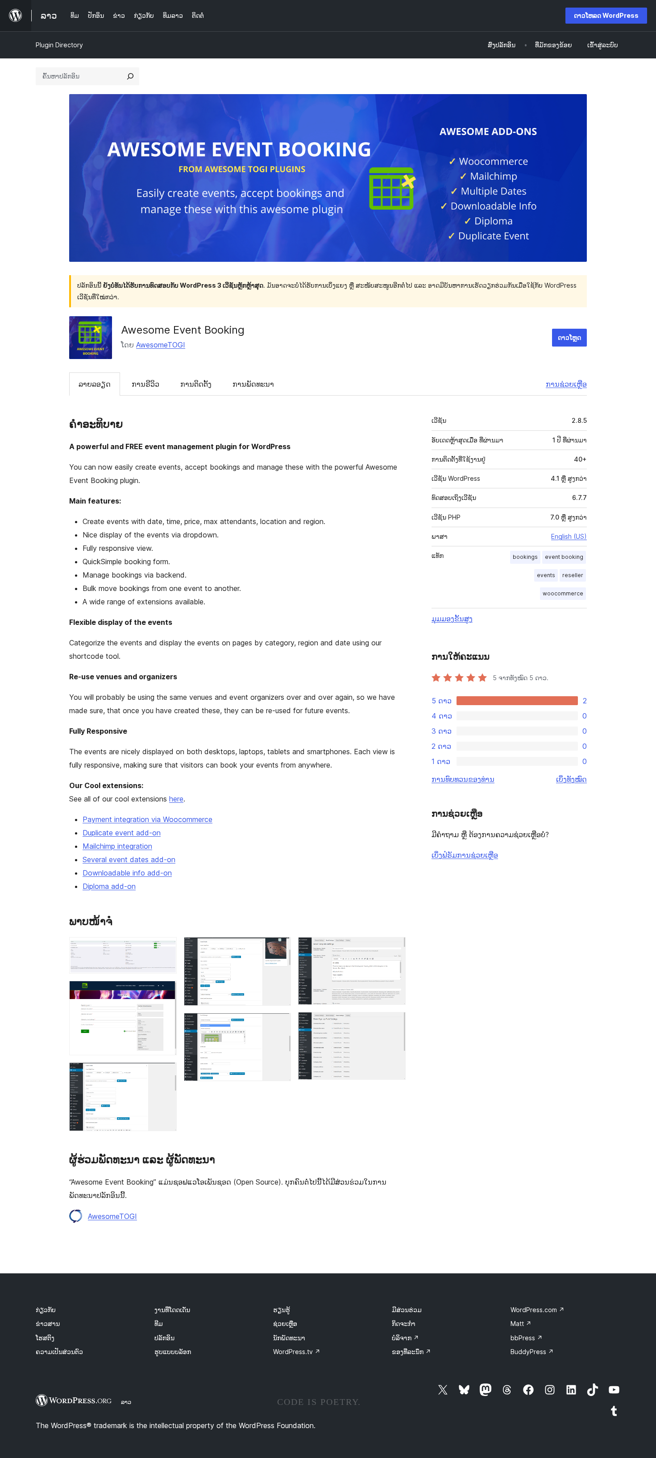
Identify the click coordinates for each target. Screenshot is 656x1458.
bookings (525, 556)
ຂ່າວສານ (48, 1323)
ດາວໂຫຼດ (569, 337)
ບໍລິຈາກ (405, 1338)
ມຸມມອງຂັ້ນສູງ (452, 618)
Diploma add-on (109, 886)
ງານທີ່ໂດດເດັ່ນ (172, 1309)
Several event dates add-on (129, 859)
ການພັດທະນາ (253, 384)
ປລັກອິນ (164, 1338)
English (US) (569, 536)
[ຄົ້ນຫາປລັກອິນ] (130, 76)
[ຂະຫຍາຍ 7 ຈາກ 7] (393, 1024)
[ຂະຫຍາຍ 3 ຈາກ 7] (164, 1074)
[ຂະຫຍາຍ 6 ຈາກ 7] (393, 949)
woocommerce (563, 593)
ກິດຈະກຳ (403, 1323)
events (546, 575)
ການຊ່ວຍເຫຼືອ (566, 384)
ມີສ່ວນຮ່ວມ (407, 1309)
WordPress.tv (296, 1351)
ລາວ (126, 1401)
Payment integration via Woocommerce (147, 819)
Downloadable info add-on (127, 872)
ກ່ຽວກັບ (46, 1309)
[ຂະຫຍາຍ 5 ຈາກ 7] (278, 1024)
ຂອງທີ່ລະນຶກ (411, 1351)
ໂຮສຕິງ (45, 1338)
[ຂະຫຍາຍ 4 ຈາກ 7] (278, 949)
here (176, 798)
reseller (572, 575)
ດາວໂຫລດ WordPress (606, 15)
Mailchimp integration (117, 846)
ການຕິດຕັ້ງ (196, 384)
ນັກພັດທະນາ (289, 1338)
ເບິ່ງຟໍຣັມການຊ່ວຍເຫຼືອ (465, 855)
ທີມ (158, 1323)
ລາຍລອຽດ (95, 384)
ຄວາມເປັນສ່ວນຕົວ (59, 1351)
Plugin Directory (59, 45)
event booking (564, 556)
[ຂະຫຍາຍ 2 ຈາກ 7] (164, 992)
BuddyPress (532, 1351)
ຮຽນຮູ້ (281, 1309)
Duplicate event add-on (122, 832)
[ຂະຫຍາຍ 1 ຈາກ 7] (164, 949)
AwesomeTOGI (160, 344)
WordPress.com (538, 1309)
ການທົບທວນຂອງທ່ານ (463, 779)
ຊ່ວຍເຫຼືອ (285, 1323)
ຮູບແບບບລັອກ (172, 1351)
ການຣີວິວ (145, 384)
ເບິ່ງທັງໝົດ (571, 779)
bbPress (527, 1338)
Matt (521, 1323)
